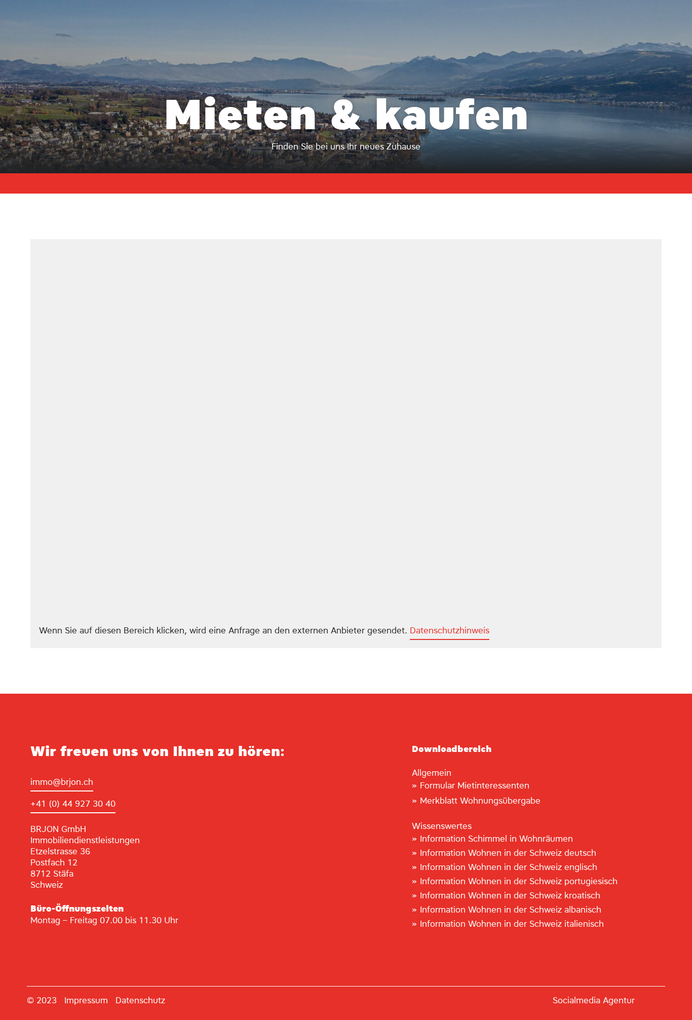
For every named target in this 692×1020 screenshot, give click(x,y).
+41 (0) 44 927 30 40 (73, 804)
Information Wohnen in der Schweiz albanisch (510, 910)
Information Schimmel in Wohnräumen (496, 839)
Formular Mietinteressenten (474, 786)
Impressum (86, 1001)
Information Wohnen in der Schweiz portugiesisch (519, 882)
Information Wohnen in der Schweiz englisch (508, 867)
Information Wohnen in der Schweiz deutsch (508, 853)
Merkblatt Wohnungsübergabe (480, 801)
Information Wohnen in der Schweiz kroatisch (510, 896)
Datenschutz (140, 1001)
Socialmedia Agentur (594, 1001)
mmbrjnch (62, 782)
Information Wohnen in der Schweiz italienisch (512, 924)
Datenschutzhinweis (449, 631)
